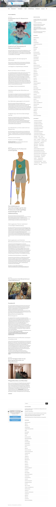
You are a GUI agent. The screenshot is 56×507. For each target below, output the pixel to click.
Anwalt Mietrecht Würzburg (38, 125)
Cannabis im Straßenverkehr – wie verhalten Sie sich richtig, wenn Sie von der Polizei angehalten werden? (40, 20)
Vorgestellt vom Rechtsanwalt (38, 107)
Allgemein (35, 39)
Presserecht (35, 86)
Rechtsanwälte (13, 8)
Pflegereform (35, 81)
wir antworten (35, 113)
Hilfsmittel (35, 63)
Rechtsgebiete (20, 8)
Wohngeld (40, 164)
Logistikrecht (35, 71)
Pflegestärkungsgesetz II (28, 467)
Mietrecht (35, 76)
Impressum (43, 8)
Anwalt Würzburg (36, 42)
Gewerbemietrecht (36, 60)
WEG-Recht (35, 110)
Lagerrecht (26, 454)
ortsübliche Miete (41, 145)
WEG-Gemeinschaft (44, 162)
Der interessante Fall (36, 52)
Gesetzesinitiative (36, 58)
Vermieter (44, 161)
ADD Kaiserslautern (36, 37)
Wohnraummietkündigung (37, 115)
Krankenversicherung (37, 65)
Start (9, 8)
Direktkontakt (38, 8)
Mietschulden (36, 145)
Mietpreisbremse (27, 459)
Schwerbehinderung (36, 92)
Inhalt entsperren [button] (15, 416)
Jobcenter (42, 139)
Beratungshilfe (36, 47)
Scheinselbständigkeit (37, 156)
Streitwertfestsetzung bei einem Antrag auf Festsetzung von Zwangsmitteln (35, 417)
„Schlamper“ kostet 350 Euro (38, 22)
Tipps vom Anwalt (27, 485)
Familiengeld (35, 55)
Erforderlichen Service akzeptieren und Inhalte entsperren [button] (15, 420)
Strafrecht (35, 99)
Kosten (26, 8)
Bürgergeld (35, 136)
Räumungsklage (27, 472)
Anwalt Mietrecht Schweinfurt (38, 123)
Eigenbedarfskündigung (28, 438)
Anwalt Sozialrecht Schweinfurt (38, 131)
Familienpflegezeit (36, 57)
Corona (35, 50)
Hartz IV (35, 139)
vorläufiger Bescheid (37, 162)
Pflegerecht (35, 79)
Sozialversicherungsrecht (28, 480)
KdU (46, 139)
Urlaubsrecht (35, 105)
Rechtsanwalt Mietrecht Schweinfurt (39, 148)
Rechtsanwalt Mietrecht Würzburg (39, 150)
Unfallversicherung (36, 104)
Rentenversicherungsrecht (37, 89)
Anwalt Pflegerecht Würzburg (38, 128)
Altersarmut (26, 425)
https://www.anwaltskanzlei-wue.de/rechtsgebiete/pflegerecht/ (18, 266)
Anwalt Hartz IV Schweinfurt (38, 120)
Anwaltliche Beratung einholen (29, 428)
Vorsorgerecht (27, 493)
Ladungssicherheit (36, 68)
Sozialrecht (20, 139)
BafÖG (34, 45)
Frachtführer (36, 137)
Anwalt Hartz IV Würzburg (37, 122)
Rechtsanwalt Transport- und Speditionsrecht (40, 153)
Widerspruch (36, 164)
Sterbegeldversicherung (37, 97)
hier (12, 66)
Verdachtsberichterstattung (38, 161)
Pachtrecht (35, 78)
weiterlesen (10, 393)
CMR (39, 136)
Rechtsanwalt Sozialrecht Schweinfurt (39, 151)
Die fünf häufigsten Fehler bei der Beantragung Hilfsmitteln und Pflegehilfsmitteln (17, 360)
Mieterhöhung (35, 73)
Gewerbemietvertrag (42, 137)
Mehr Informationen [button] (15, 415)
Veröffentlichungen (31, 8)
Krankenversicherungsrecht (37, 66)
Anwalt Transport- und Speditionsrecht (39, 134)
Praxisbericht (35, 84)
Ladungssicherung (36, 142)
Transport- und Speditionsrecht (38, 102)
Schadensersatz (36, 91)
